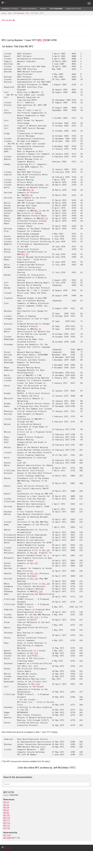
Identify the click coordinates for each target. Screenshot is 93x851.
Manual (43, 9)
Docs (10, 13)
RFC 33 (38, 211)
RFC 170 (41, 40)
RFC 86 (33, 553)
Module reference (29, 9)
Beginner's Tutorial (10, 9)
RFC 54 (25, 254)
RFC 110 (38, 591)
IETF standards (56, 9)
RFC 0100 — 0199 (37, 13)
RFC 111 (34, 573)
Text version (7, 20)
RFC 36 (30, 190)
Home (4, 13)
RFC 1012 (7, 835)
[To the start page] (7, 848)
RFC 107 (46, 550)
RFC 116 (34, 579)
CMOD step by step (73, 9)
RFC (27, 13)
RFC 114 (34, 617)
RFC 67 (38, 329)
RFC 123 (34, 653)
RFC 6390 (7, 838)
